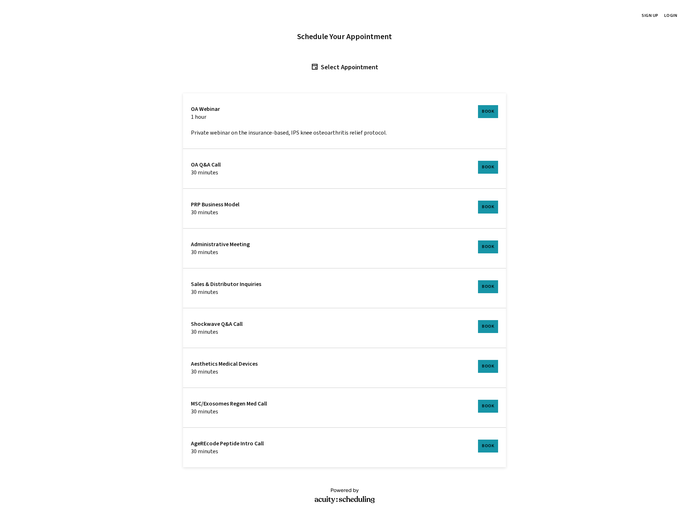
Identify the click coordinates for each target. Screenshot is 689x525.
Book (488, 111)
